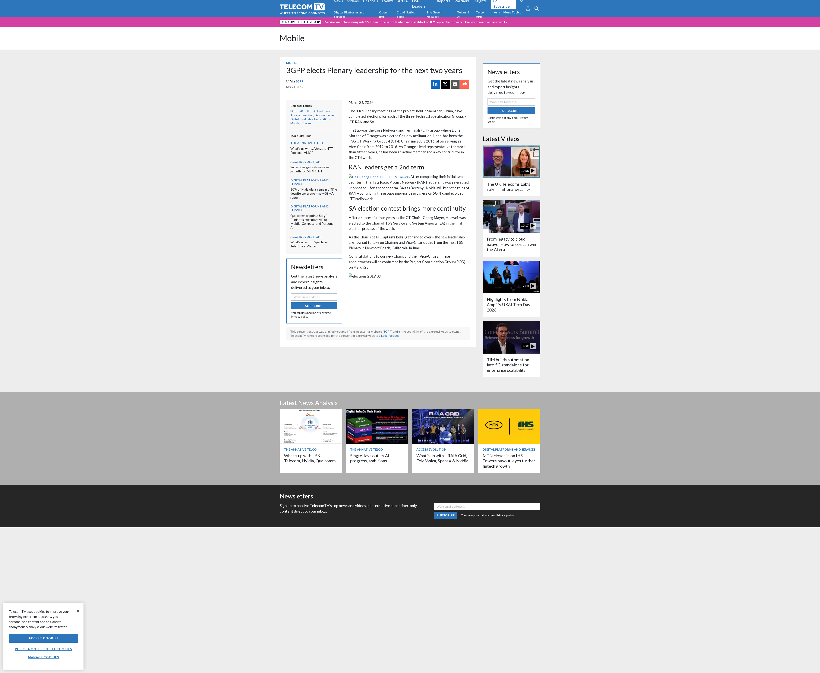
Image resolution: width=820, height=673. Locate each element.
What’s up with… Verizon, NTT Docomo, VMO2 (311, 150)
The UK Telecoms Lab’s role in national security (508, 187)
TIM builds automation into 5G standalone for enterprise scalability (508, 365)
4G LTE (305, 111)
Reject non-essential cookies (43, 649)
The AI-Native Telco (306, 143)
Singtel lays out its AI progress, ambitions (369, 458)
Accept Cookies (44, 638)
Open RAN (383, 14)
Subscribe (314, 306)
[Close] (78, 611)
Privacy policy (299, 316)
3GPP (299, 81)
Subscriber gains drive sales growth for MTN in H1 (309, 169)
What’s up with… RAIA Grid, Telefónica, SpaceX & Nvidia (442, 458)
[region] (43, 636)
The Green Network (433, 14)
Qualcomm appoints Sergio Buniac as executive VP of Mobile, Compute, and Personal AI (312, 221)
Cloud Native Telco (406, 14)
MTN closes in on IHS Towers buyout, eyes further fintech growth (509, 461)
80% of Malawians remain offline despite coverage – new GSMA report (313, 193)
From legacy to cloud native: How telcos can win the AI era (511, 244)
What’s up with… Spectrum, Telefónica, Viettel (309, 244)
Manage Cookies (43, 657)
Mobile (292, 38)
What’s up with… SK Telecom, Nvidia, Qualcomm (310, 458)
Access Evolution (301, 115)
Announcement (326, 115)
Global (294, 119)
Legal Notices (390, 335)
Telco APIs (480, 14)
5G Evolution (321, 111)
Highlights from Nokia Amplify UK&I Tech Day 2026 (508, 304)
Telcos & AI (463, 14)
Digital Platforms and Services (349, 14)
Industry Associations (316, 119)
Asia (497, 12)
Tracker (307, 123)
